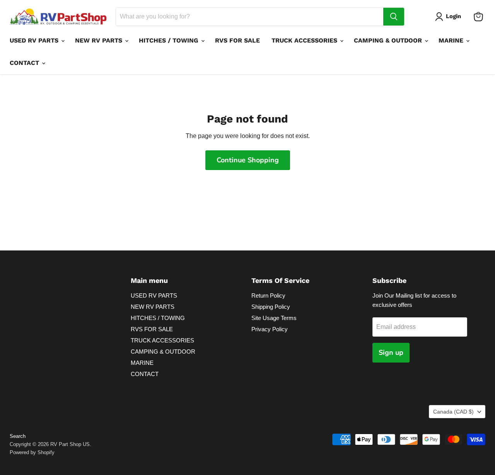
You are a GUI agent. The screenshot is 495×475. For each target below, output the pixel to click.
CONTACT (25, 62)
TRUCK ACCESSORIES (305, 40)
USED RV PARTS (35, 40)
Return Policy (268, 295)
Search (18, 436)
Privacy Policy (269, 329)
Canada (453, 412)
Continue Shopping (248, 160)
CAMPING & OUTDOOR (389, 40)
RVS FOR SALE (237, 40)
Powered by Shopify (32, 452)
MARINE (452, 40)
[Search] (393, 17)
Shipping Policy (270, 306)
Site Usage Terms (274, 318)
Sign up (391, 352)
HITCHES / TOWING (169, 40)
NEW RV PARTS (99, 40)
